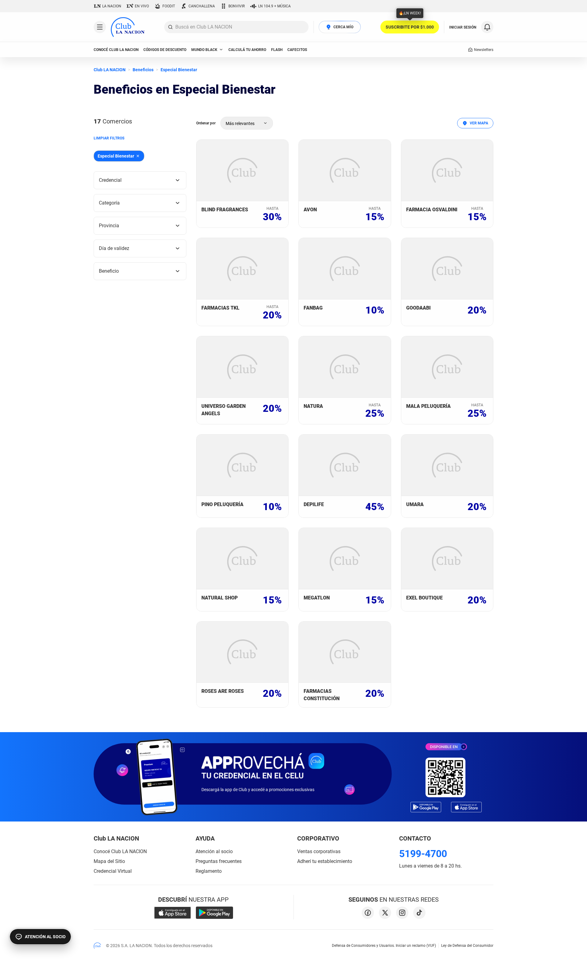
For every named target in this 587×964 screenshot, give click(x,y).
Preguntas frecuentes (219, 861)
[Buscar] (170, 27)
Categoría (109, 203)
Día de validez (114, 248)
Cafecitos (297, 50)
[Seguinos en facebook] (368, 913)
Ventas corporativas (318, 851)
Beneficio (109, 271)
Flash (276, 50)
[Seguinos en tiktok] (419, 913)
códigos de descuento (164, 50)
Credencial (110, 180)
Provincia (109, 225)
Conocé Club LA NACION (120, 851)
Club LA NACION (110, 69)
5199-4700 (423, 854)
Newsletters (483, 50)
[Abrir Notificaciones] (487, 27)
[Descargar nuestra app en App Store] (172, 913)
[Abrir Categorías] (100, 27)
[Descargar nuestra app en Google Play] (214, 913)
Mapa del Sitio (109, 861)
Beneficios (143, 69)
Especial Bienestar (179, 69)
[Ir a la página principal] (128, 27)
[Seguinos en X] (385, 913)
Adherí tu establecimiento (324, 861)
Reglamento (209, 871)
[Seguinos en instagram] (402, 913)
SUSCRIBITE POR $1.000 (410, 27)
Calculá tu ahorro (247, 50)
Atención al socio (214, 851)
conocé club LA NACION (116, 50)
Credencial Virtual (113, 871)
